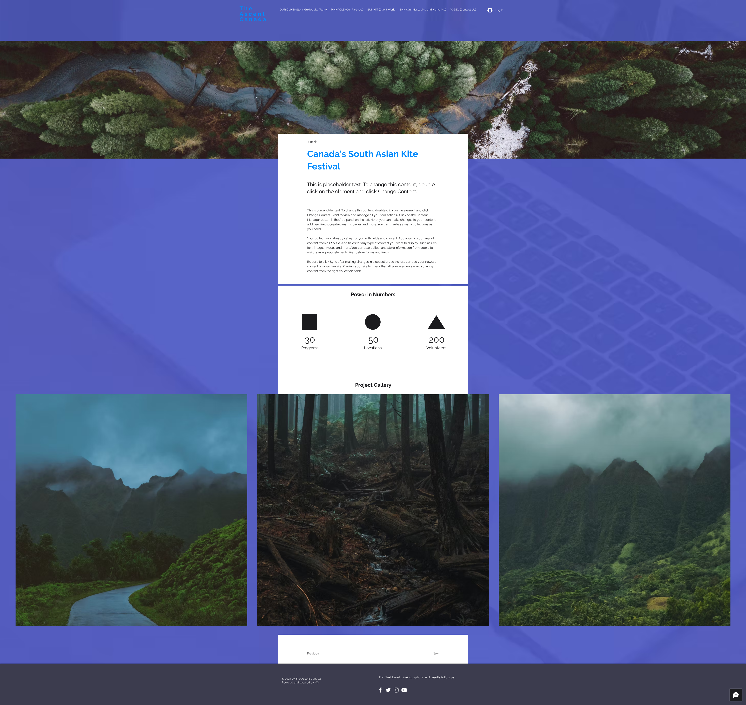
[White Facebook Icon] (380, 690)
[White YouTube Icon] (404, 690)
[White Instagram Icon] (396, 690)
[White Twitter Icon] (388, 690)
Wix (317, 682)
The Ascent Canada (254, 14)
